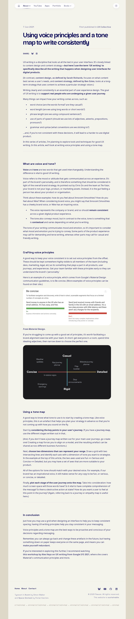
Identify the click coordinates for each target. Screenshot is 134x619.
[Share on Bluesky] (32, 54)
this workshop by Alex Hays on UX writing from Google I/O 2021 (56, 554)
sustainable (113, 597)
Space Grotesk (25, 598)
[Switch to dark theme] (116, 5)
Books (66, 6)
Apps (47, 6)
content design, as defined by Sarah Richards (59, 77)
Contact (32, 588)
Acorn (27, 595)
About (26, 6)
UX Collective (104, 27)
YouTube (38, 6)
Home (17, 588)
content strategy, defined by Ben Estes (74, 81)
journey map (103, 430)
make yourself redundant (36, 545)
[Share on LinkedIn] (37, 54)
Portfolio (57, 6)
